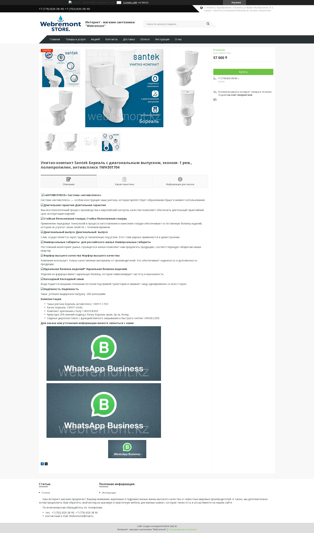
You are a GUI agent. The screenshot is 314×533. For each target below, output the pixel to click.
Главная (55, 39)
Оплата (145, 39)
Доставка (129, 39)
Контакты (111, 39)
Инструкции (162, 39)
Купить (243, 72)
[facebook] (42, 464)
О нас (178, 39)
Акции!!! (95, 39)
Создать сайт (130, 2)
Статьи (46, 492)
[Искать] (208, 24)
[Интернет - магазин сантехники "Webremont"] (60, 24)
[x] (46, 464)
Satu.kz (173, 526)
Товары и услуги (75, 39)
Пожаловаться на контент (183, 529)
